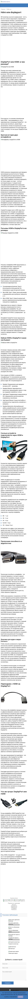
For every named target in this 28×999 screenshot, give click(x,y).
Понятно (20, 996)
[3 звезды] (16, 899)
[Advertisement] (13, 48)
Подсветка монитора (13, 943)
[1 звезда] (5, 899)
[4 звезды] (22, 899)
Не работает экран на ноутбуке (13, 938)
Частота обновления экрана (13, 931)
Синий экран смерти (13, 953)
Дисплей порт (11, 948)
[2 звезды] (11, 899)
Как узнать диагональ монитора (13, 923)
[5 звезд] (5, 901)
